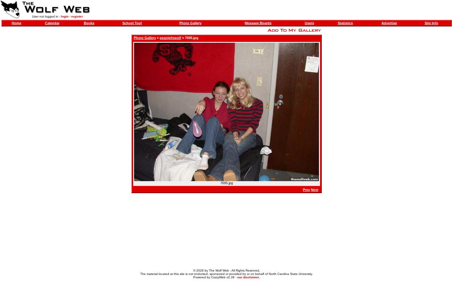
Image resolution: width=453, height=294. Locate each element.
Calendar (52, 23)
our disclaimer (248, 277)
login (64, 16)
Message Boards (258, 23)
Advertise (389, 23)
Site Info (431, 23)
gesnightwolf (170, 38)
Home (16, 23)
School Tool (132, 23)
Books (89, 23)
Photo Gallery (190, 23)
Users (309, 23)
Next (314, 190)
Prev (306, 190)
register (77, 16)
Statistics (345, 23)
